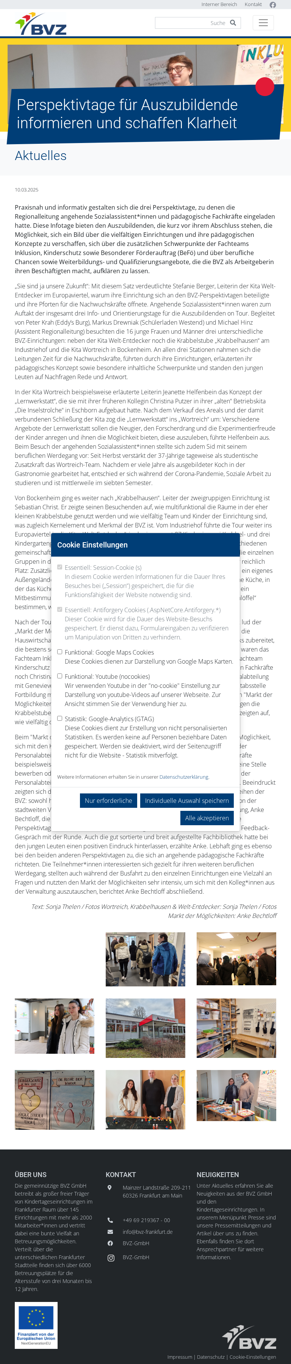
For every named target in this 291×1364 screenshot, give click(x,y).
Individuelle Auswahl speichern (187, 800)
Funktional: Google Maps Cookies (149, 657)
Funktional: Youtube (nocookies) (143, 690)
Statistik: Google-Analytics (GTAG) (146, 737)
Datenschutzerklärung (184, 776)
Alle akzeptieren (207, 818)
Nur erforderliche (108, 800)
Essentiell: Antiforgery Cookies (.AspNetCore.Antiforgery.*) (146, 623)
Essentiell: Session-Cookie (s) (145, 581)
